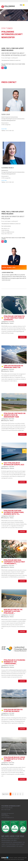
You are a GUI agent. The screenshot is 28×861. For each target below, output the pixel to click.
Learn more (22, 337)
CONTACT (11, 857)
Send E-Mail (4, 129)
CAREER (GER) (21, 857)
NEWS (15, 857)
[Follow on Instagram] (2, 68)
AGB (26, 857)
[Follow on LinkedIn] (5, 68)
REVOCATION (7, 859)
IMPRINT (22, 859)
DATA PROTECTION (15, 859)
